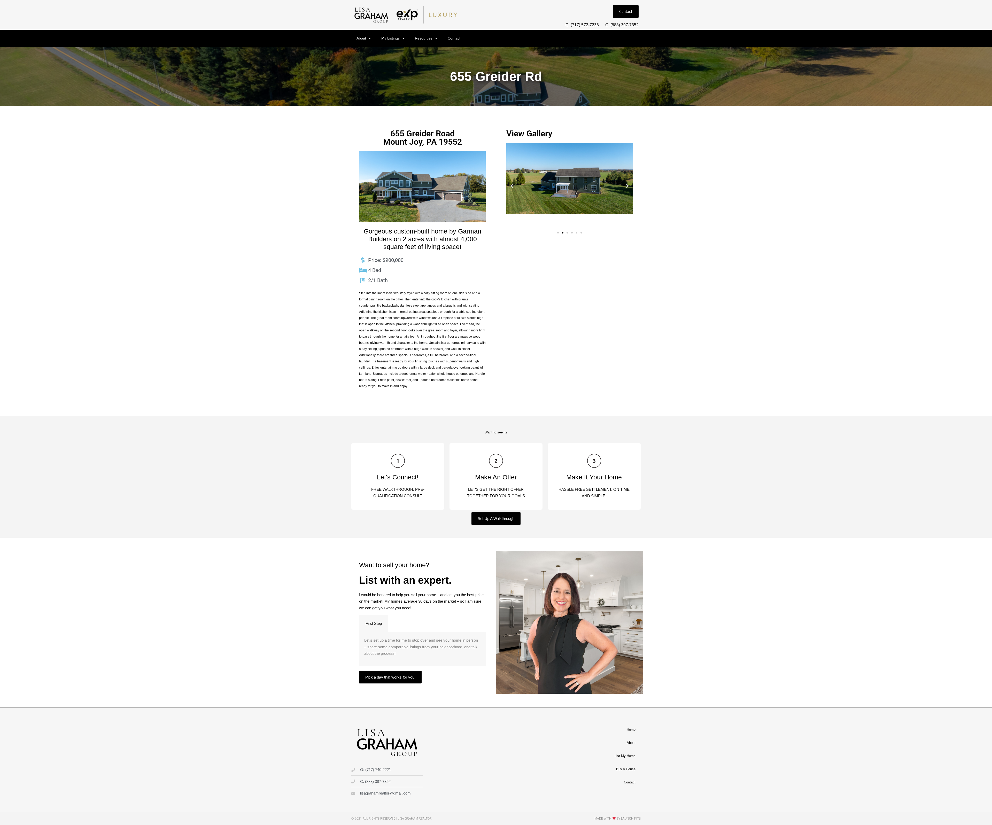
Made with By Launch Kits (617, 818)
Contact (454, 38)
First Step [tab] (374, 623)
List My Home (625, 756)
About (361, 38)
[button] (512, 186)
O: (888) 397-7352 (622, 25)
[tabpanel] (422, 649)
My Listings (390, 38)
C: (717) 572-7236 (582, 25)
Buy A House (626, 769)
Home (631, 729)
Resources (423, 38)
